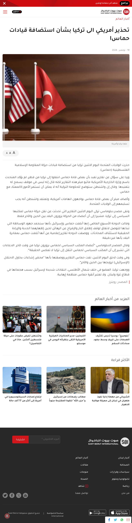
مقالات (84, 465)
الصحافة (124, 465)
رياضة (126, 486)
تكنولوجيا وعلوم (120, 479)
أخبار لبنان (123, 458)
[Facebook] (109, 519)
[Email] (128, 519)
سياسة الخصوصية (55, 513)
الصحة (84, 479)
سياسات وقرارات (119, 472)
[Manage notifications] (7, 516)
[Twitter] (115, 519)
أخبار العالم (122, 19)
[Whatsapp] (122, 519)
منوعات (84, 472)
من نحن (125, 493)
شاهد (81, 486)
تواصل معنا (81, 493)
